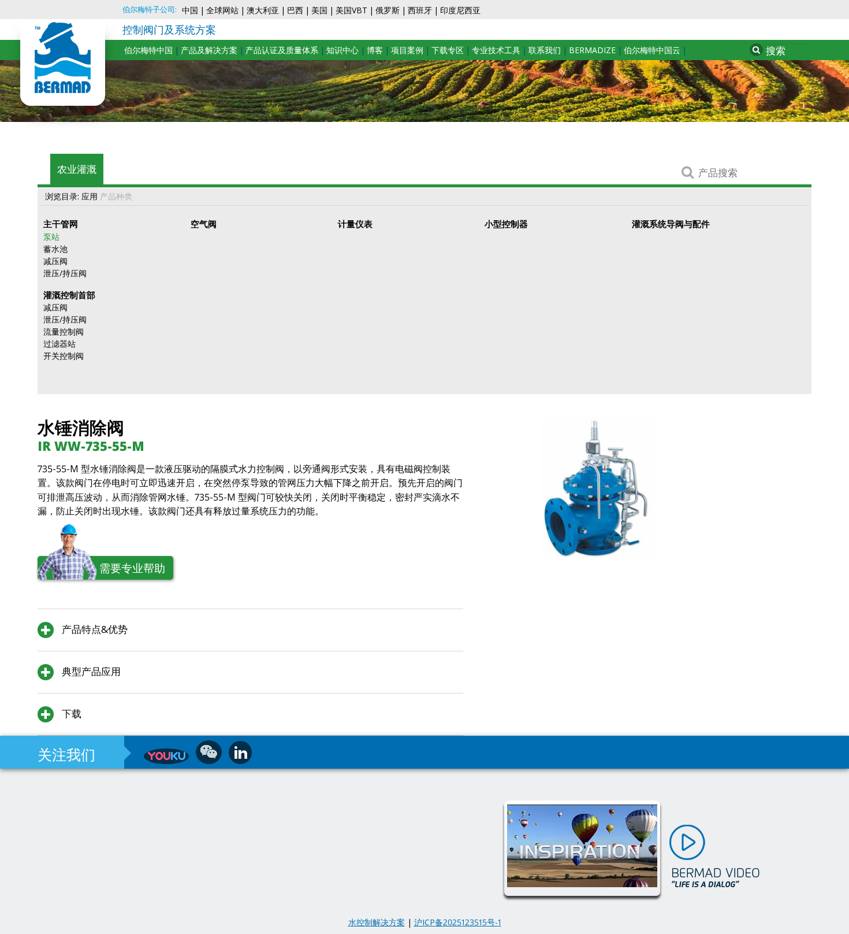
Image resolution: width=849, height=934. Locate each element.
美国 (319, 10)
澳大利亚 (263, 10)
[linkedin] (240, 752)
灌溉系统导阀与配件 (671, 223)
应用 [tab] (89, 196)
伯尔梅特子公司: (149, 9)
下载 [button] (70, 713)
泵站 (51, 236)
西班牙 (420, 10)
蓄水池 (55, 248)
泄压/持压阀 (65, 273)
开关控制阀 (63, 355)
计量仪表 (355, 223)
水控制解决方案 (376, 922)
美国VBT (351, 10)
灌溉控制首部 (69, 295)
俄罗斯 (387, 10)
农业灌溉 (76, 169)
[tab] (250, 630)
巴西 (295, 10)
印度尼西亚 (460, 10)
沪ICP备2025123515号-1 (457, 922)
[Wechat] (209, 752)
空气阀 (204, 223)
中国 (190, 10)
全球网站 (222, 10)
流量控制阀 (63, 331)
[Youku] (166, 756)
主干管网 (60, 223)
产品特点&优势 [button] (93, 629)
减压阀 (55, 260)
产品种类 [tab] (116, 196)
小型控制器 (506, 223)
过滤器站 (59, 343)
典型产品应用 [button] (90, 671)
